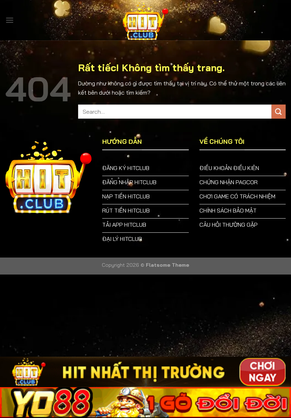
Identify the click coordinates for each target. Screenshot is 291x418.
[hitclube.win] (145, 20)
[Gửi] (278, 111)
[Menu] (9, 20)
